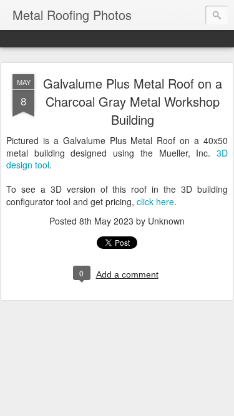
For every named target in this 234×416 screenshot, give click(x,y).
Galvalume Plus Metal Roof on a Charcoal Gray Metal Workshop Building (132, 101)
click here (155, 201)
